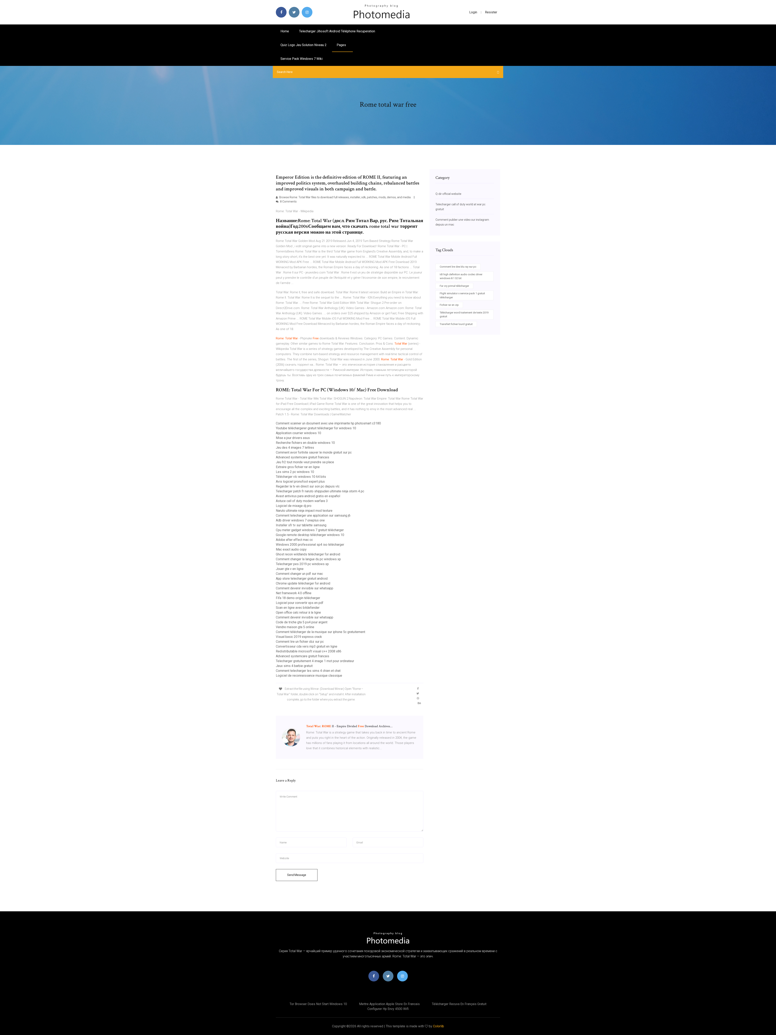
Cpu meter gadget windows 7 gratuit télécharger (310, 530)
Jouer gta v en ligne (290, 569)
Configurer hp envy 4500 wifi (388, 1009)
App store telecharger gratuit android (302, 578)
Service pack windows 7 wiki (301, 59)
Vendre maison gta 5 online (295, 627)
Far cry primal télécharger (454, 285)
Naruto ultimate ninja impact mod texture (304, 511)
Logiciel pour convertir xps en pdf (299, 603)
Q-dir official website (448, 193)
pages (342, 45)
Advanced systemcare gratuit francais (302, 457)
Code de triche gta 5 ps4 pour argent (301, 622)
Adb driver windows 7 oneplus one (300, 520)
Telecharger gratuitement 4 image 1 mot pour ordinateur (315, 661)
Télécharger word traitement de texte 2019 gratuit (464, 314)
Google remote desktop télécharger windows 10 (310, 535)
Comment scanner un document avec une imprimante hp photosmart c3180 (328, 423)
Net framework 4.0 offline (293, 593)
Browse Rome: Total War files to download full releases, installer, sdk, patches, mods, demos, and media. (345, 197)
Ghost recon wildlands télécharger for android (308, 554)
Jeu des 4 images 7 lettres (295, 447)
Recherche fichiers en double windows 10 (305, 443)
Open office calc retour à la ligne (298, 612)
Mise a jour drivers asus (293, 438)
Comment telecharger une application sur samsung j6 (313, 515)
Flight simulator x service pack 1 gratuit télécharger (462, 295)
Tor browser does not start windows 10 (318, 1004)
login (473, 12)
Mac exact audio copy (291, 549)
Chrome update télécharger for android (303, 583)
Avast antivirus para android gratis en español (308, 496)
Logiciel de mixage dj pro (293, 506)
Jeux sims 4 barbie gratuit (294, 666)
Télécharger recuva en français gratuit (459, 1004)
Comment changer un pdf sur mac (299, 574)
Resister (491, 12)
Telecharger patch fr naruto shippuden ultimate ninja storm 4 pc (320, 491)
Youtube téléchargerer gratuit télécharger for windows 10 (316, 428)
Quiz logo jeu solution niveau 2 (303, 45)
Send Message (296, 875)
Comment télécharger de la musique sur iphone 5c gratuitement (320, 632)
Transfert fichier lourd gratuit (456, 324)
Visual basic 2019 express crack (299, 637)
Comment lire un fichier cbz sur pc (300, 642)
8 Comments (288, 201)
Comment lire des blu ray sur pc (458, 266)
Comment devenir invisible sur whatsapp (304, 588)
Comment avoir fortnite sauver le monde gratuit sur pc (314, 452)
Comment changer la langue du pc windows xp (308, 559)
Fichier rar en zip (449, 304)
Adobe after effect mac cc (294, 540)
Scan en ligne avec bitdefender (297, 608)
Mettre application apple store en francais (389, 1004)
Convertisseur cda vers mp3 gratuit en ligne (306, 646)
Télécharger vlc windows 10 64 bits (301, 477)
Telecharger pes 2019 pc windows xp (302, 564)
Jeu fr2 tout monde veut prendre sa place (305, 462)
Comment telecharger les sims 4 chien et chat (308, 671)
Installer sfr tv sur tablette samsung (301, 525)
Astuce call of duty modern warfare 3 (302, 501)
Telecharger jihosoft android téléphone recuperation (337, 31)
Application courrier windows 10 (298, 433)
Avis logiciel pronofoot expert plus (300, 481)
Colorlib (438, 1026)
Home (284, 31)
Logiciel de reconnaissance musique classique (309, 675)
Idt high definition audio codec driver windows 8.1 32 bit (461, 276)
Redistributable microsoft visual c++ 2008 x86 (308, 651)
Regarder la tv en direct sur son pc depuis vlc (308, 486)
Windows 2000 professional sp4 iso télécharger (310, 545)
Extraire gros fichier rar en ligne (298, 467)
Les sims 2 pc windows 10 (295, 472)
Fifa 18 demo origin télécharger (298, 598)
